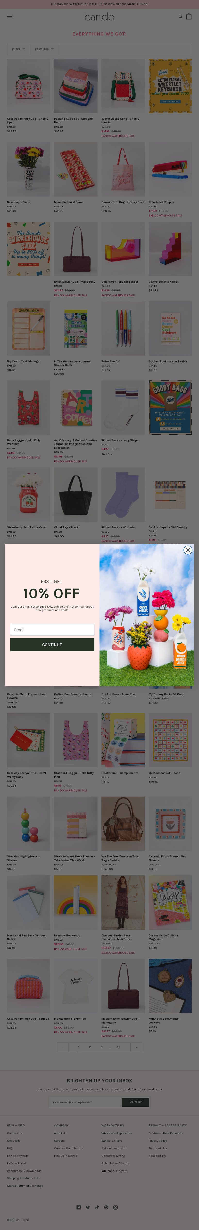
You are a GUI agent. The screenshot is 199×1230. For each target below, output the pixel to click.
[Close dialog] (188, 550)
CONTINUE (52, 644)
